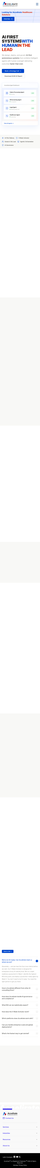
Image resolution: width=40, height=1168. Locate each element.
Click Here (8, 19)
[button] (37, 4)
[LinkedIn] (14, 1157)
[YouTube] (17, 1157)
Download (8, 868)
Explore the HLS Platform (13, 381)
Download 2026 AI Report (13, 76)
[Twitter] (20, 1157)
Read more (8, 837)
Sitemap (15, 1165)
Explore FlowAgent (11, 414)
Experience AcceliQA (12, 353)
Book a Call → (8, 951)
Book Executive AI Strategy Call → (20, 1088)
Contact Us (10, 1118)
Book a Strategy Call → (13, 71)
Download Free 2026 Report (20, 1093)
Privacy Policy (23, 1165)
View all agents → (9, 123)
